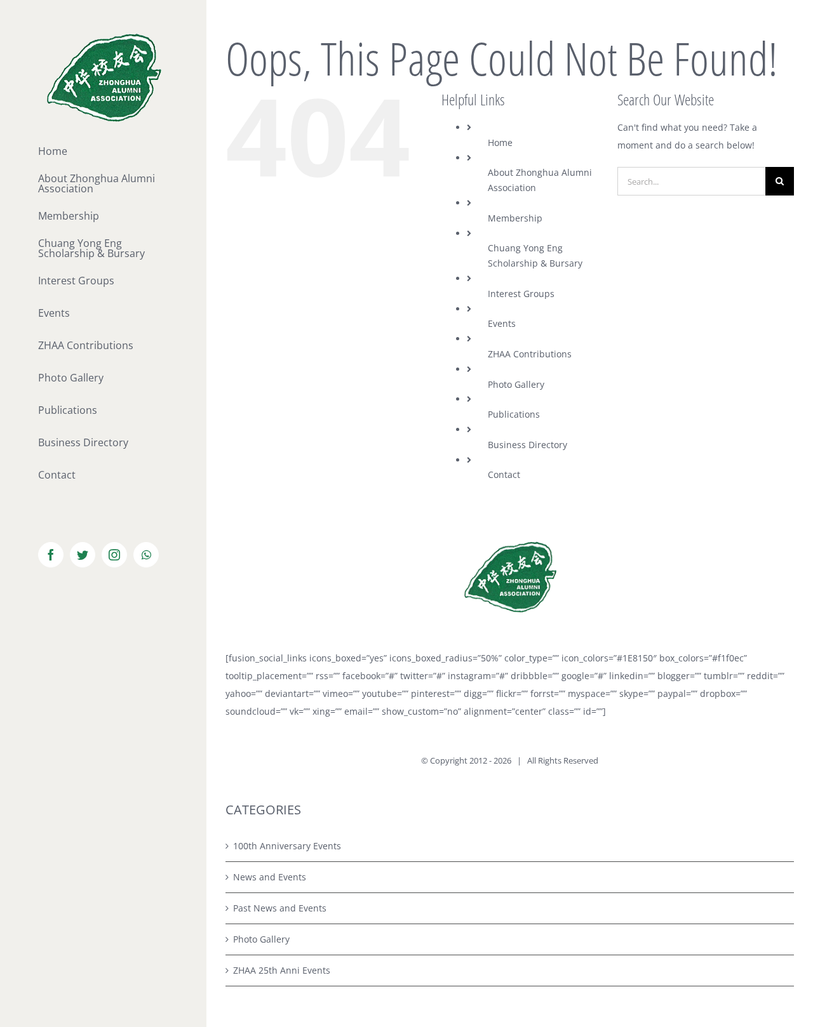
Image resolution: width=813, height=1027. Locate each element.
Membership (515, 218)
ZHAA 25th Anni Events (281, 970)
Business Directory (527, 445)
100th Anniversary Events (287, 846)
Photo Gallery (516, 384)
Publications (514, 414)
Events (502, 323)
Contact (504, 474)
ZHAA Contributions (530, 354)
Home (500, 142)
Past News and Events (279, 908)
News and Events (269, 877)
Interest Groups (521, 294)
